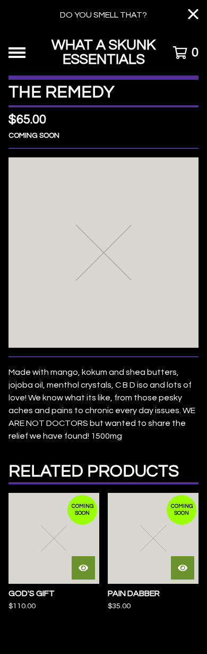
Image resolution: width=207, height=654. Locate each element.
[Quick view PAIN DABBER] (182, 568)
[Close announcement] (193, 15)
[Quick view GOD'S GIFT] (83, 568)
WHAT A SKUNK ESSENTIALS (103, 52)
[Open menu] (16, 52)
